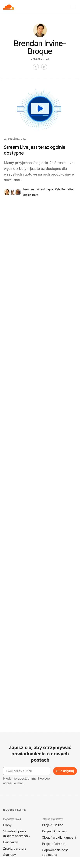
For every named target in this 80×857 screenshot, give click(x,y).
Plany (7, 825)
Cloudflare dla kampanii (59, 837)
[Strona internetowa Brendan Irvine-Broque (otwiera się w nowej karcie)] (36, 67)
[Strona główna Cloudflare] (8, 7)
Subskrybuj (65, 771)
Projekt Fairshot (53, 844)
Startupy (9, 855)
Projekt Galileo (52, 825)
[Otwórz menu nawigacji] (73, 7)
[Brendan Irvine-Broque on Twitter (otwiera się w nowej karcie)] (44, 67)
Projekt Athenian (54, 831)
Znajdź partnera (14, 848)
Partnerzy (10, 842)
